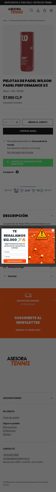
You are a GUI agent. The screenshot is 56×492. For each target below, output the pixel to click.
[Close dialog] (53, 230)
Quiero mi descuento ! (14, 261)
